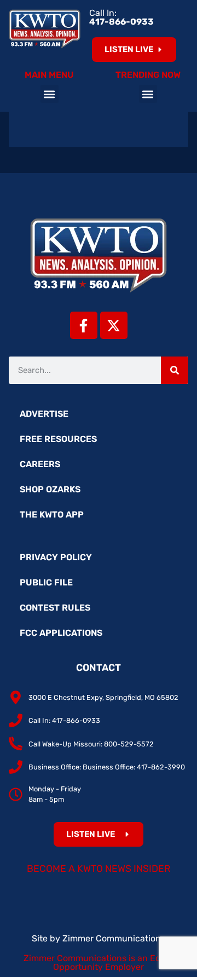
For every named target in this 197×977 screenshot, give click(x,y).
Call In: (121, 17)
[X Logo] (114, 325)
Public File (46, 582)
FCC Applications (61, 633)
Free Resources (58, 439)
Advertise (44, 414)
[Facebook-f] (83, 325)
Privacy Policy (56, 557)
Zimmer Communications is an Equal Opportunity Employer (98, 962)
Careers (40, 464)
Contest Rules (55, 607)
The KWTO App (52, 514)
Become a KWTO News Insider (99, 868)
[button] (49, 94)
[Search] (174, 370)
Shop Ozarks (50, 489)
